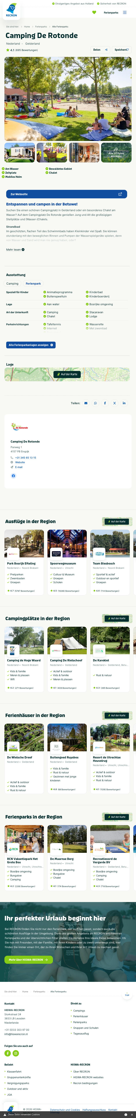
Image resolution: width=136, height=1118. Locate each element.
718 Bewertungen (110, 886)
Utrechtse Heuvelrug (43, 866)
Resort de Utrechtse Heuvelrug (107, 759)
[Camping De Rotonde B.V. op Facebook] (13, 476)
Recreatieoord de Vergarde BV (105, 860)
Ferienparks (111, 12)
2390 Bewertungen (25, 886)
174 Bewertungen (66, 886)
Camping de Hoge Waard (24, 660)
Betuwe (125, 665)
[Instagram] (16, 1053)
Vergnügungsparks (18, 1083)
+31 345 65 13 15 (25, 457)
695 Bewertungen (26, 50)
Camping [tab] (12, 283)
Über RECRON (81, 1071)
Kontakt (112, 1110)
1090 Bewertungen (110, 789)
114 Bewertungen (110, 591)
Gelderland (71, 665)
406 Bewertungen (67, 688)
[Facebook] (7, 1053)
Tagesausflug (81, 1033)
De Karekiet (101, 660)
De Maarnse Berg (61, 859)
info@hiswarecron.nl (16, 1034)
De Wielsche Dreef (19, 757)
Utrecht (69, 567)
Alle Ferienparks (60, 26)
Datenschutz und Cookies (65, 1110)
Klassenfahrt (14, 1071)
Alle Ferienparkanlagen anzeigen (29, 345)
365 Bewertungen (110, 688)
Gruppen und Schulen (85, 1027)
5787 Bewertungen (24, 591)
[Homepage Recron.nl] (11, 1110)
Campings (79, 1010)
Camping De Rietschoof (66, 660)
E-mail (18, 467)
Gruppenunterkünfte (19, 1077)
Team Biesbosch (104, 563)
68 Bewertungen (66, 789)
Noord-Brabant (30, 567)
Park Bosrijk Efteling (21, 563)
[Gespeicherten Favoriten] (95, 12)
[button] (128, 564)
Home (27, 26)
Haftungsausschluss (94, 1110)
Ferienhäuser (80, 1016)
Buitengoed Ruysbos (64, 757)
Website (20, 462)
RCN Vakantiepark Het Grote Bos (22, 860)
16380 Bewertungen (68, 591)
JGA (9, 1094)
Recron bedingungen (85, 1083)
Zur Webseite (19, 194)
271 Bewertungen (24, 688)
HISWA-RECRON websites (88, 1077)
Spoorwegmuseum (63, 563)
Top (127, 995)
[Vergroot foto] (19, 152)
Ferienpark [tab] (33, 283)
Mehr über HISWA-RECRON (26, 960)
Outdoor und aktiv (17, 1088)
